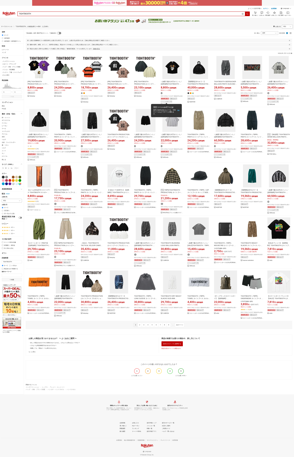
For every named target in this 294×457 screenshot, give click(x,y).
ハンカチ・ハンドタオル (56, 389)
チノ (3, 153)
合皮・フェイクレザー (9, 142)
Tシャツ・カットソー (57, 387)
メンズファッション (32, 387)
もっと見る (32, 352)
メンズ (4, 52)
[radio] (2, 35)
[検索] (247, 13)
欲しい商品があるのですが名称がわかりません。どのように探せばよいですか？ (55, 342)
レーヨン (4, 126)
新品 (3, 106)
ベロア (4, 139)
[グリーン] (19, 180)
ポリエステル (6, 120)
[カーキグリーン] (19, 177)
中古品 (4, 108)
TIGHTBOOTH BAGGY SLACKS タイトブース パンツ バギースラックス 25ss (251, 245)
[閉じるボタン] (289, 40)
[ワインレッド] (6, 180)
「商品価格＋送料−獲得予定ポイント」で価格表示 (40, 33)
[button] (286, 9)
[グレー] (6, 177)
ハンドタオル (71, 389)
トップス (45, 387)
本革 (3, 137)
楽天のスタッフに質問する (172, 344)
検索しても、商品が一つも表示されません (43, 348)
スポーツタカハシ (35, 210)
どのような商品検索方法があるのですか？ (43, 345)
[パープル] (9, 183)
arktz (111, 207)
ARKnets (245, 101)
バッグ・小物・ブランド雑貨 (35, 389)
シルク (4, 148)
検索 (12, 96)
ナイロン (4, 123)
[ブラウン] (13, 177)
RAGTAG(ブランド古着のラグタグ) (173, 212)
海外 (8, 194)
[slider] (2, 88)
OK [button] (178, 110)
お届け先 (4, 197)
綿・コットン (6, 117)
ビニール (4, 156)
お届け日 (4, 204)
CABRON (219, 99)
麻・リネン (5, 145)
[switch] (20, 218)
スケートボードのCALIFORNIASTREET (66, 152)
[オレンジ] (13, 180)
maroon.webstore (248, 260)
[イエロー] (16, 180)
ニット (4, 150)
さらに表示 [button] (5, 75)
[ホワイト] (9, 177)
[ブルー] (3, 183)
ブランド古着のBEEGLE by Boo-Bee (66, 212)
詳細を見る (96, 49)
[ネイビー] (6, 183)
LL (12, 168)
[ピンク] (3, 180)
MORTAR (192, 102)
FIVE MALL (272, 154)
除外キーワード (6, 271)
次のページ (179, 325)
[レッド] (9, 180)
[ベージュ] (16, 177)
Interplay (32, 96)
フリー (16, 168)
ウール (4, 128)
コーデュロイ (6, 131)
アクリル (4, 134)
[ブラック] (3, 177)
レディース (5, 49)
